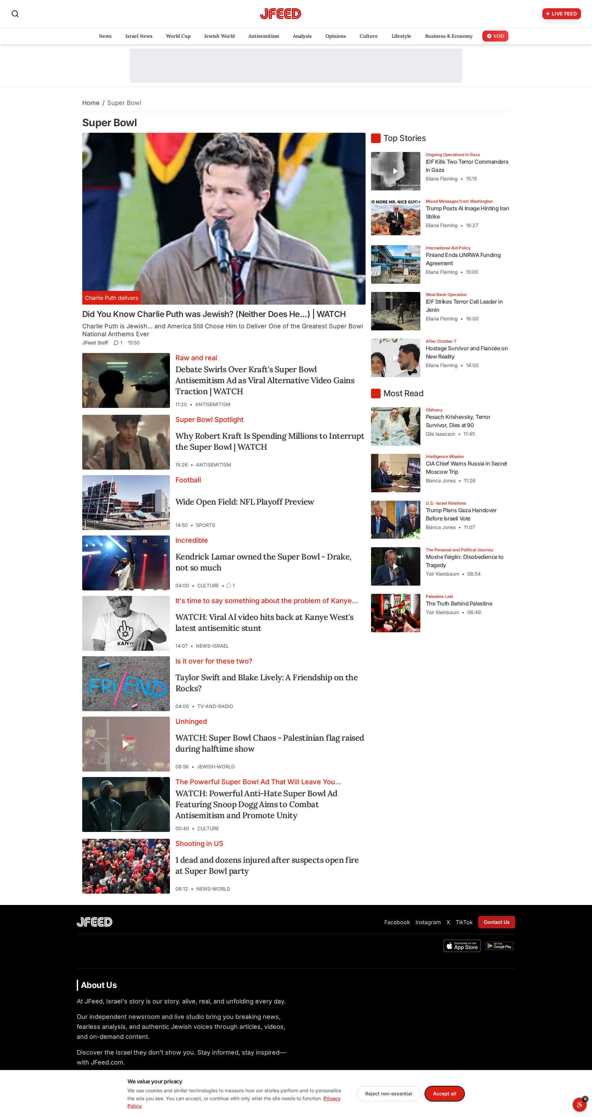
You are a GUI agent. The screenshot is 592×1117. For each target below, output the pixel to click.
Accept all (444, 1093)
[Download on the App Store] (462, 946)
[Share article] (355, 404)
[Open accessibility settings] (580, 1105)
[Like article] (330, 404)
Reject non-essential (388, 1093)
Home (91, 102)
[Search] (15, 14)
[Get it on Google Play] (499, 946)
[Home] (281, 14)
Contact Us (497, 922)
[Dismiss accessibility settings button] (585, 1099)
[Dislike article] (343, 404)
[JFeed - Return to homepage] (94, 922)
